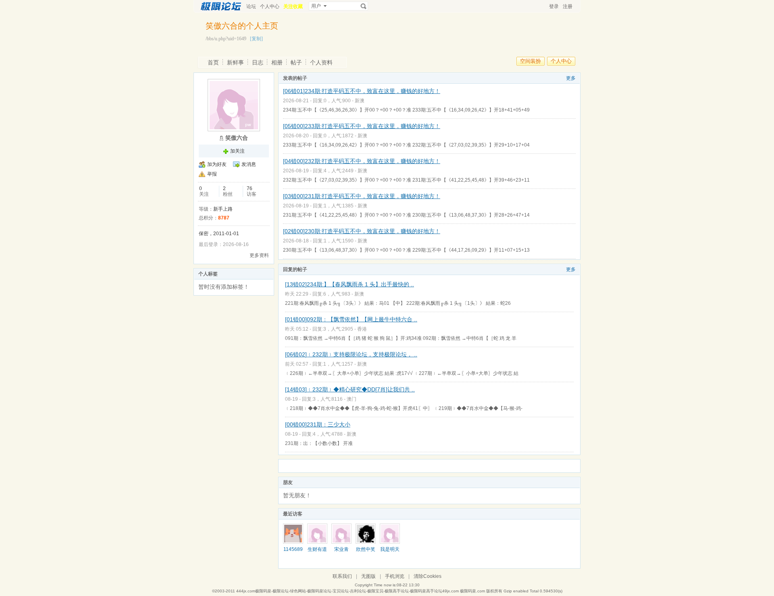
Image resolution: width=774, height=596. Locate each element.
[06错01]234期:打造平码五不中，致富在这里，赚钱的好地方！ (361, 91)
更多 (571, 78)
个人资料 (321, 62)
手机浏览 (394, 576)
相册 (277, 62)
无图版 (368, 576)
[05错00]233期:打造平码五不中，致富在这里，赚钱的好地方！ (361, 126)
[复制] (256, 38)
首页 (213, 62)
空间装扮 (530, 61)
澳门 (351, 399)
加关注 (237, 151)
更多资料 (259, 255)
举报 (212, 174)
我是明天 (389, 549)
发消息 (248, 164)
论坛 (251, 6)
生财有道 (317, 549)
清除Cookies (427, 576)
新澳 (359, 100)
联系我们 (342, 576)
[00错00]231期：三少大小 (317, 424)
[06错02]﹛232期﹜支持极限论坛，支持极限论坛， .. (351, 354)
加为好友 (217, 164)
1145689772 (293, 552)
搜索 (364, 6)
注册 (567, 6)
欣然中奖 (365, 549)
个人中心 (269, 6)
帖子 (296, 62)
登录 (554, 6)
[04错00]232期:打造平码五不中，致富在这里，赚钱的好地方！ (361, 161)
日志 (257, 62)
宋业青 (341, 549)
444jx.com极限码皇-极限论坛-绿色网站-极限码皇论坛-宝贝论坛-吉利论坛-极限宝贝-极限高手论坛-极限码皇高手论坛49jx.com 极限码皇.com (360, 591)
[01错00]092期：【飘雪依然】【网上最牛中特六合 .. (351, 319)
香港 (362, 329)
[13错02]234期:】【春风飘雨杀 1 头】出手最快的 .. (349, 284)
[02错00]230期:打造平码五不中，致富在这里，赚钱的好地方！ (361, 231)
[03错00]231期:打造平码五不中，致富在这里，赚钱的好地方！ (361, 196)
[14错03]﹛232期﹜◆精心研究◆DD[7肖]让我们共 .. (350, 389)
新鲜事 (235, 62)
